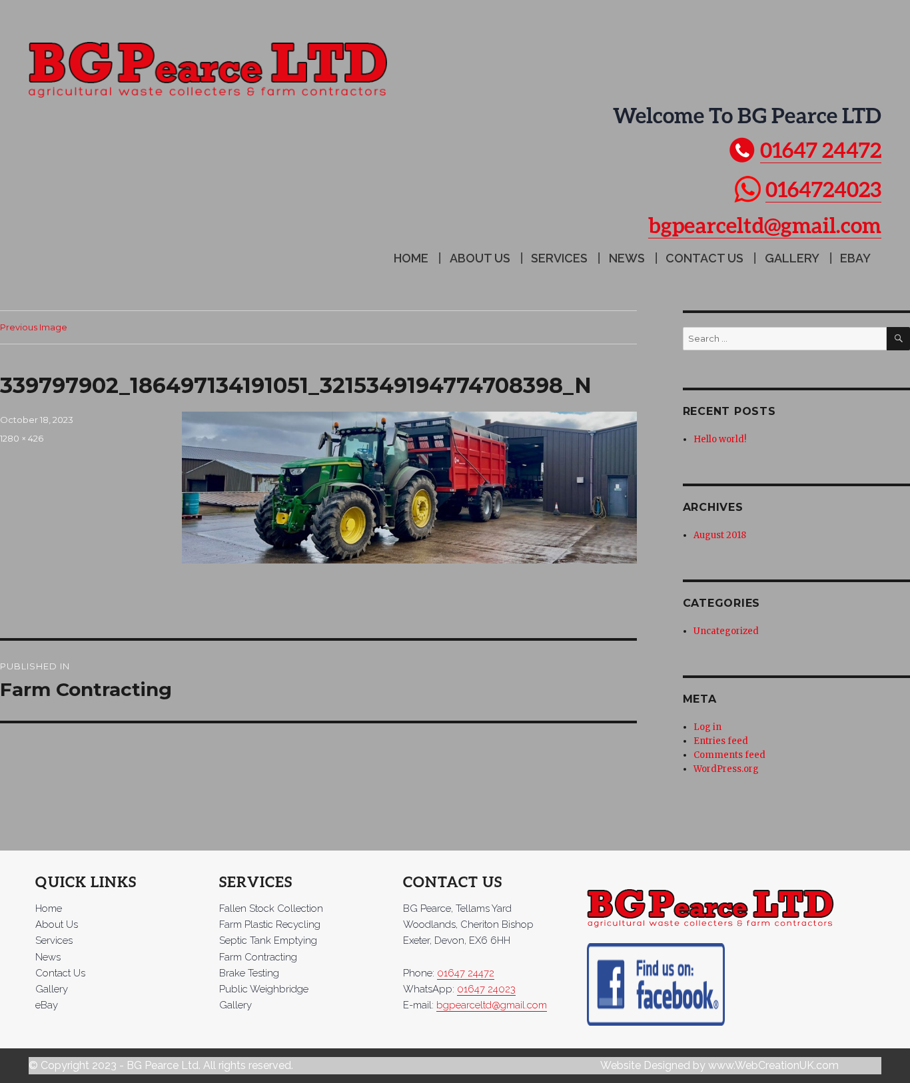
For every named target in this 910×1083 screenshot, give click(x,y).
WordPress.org (726, 769)
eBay (855, 258)
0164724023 (823, 189)
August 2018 (719, 535)
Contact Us (704, 258)
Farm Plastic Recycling (269, 924)
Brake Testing (249, 973)
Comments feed (729, 755)
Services (559, 258)
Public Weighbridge (263, 989)
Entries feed (720, 741)
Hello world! (719, 439)
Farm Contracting (258, 957)
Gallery (792, 258)
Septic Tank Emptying (268, 940)
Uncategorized (726, 631)
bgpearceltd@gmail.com (764, 225)
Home (411, 258)
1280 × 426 (21, 438)
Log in (707, 727)
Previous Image (33, 327)
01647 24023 (486, 989)
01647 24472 (820, 150)
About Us (480, 258)
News (627, 258)
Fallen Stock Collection (271, 908)
